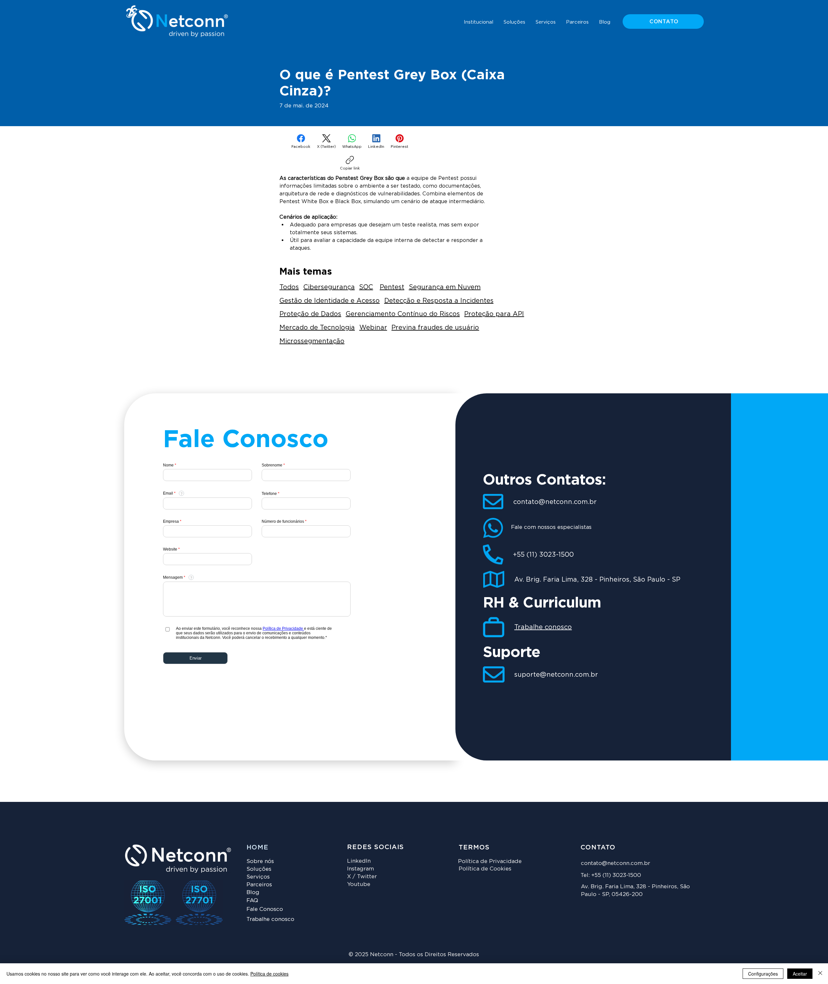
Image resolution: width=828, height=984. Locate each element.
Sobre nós (260, 861)
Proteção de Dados (310, 314)
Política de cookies (269, 973)
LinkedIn (359, 861)
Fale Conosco (264, 909)
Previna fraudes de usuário (435, 327)
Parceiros (259, 884)
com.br (640, 863)
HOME (257, 847)
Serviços (258, 876)
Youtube (358, 884)
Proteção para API (494, 314)
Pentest (392, 287)
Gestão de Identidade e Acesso (329, 300)
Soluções (258, 869)
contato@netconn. (606, 863)
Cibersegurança (329, 287)
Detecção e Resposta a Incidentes (439, 300)
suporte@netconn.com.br (556, 674)
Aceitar (800, 973)
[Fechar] (820, 973)
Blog (252, 892)
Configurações (763, 973)
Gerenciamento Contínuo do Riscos (403, 314)
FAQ (252, 900)
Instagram (360, 868)
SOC (366, 287)
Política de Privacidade (490, 861)
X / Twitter (362, 876)
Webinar (373, 327)
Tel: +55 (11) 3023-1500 (611, 875)
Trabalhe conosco (543, 627)
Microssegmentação (311, 341)
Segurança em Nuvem (445, 287)
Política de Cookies (485, 868)
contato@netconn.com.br (555, 502)
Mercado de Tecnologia (317, 327)
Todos (289, 287)
